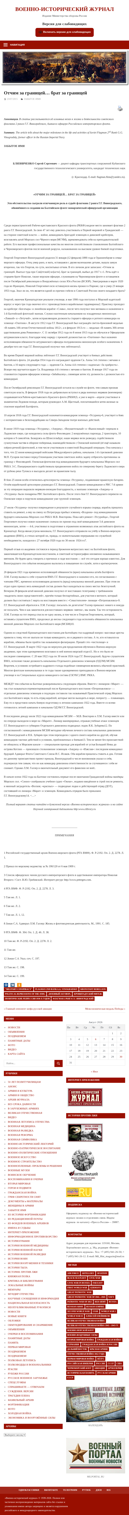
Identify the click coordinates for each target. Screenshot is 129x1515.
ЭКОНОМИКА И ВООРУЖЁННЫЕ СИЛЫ (31, 1417)
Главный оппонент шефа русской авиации (29, 1008)
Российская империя (80, 1363)
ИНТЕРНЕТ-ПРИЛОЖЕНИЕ (23, 1232)
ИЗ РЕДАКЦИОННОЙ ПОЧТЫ (25, 1219)
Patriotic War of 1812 (79, 1302)
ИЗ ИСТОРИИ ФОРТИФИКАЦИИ (27, 1214)
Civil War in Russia (78, 1283)
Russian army (75, 1306)
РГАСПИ (12, 1369)
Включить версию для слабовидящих (66, 31)
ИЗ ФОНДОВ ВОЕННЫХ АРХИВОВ (28, 1223)
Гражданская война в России (99, 1344)
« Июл (94, 1071)
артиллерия (115, 1368)
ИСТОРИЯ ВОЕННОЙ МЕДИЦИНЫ (28, 1245)
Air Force (73, 1273)
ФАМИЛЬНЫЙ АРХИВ (21, 1400)
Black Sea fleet (76, 1278)
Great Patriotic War (79, 1292)
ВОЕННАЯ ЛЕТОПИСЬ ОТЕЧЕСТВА (29, 1122)
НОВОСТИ (14, 1027)
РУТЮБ (86, 1490)
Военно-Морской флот (80, 1330)
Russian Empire (95, 1306)
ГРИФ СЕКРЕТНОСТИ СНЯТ (24, 1197)
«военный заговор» (59, 994)
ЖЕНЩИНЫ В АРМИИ (21, 1205)
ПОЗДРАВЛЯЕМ (17, 1036)
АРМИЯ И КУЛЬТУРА (20, 1091)
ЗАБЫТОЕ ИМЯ (32, 99)
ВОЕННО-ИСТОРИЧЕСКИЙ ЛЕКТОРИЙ (31, 1144)
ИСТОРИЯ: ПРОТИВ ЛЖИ (22, 1272)
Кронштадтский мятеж (88, 994)
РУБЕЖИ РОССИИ (18, 1373)
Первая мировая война (80, 1359)
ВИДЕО (12, 1049)
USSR (95, 1311)
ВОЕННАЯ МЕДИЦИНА (21, 1126)
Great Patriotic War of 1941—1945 (86, 1297)
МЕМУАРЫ (14, 1289)
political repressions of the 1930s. (25, 994)
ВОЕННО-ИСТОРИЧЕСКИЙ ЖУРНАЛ (64, 9)
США (119, 1363)
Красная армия (99, 1349)
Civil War (94, 1278)
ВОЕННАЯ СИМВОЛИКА (22, 1139)
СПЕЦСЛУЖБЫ (17, 1382)
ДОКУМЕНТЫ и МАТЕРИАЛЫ (25, 1201)
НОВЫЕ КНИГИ (17, 1316)
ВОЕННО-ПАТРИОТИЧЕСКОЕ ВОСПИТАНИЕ (34, 1148)
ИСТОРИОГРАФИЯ (19, 1241)
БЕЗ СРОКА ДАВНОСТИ (22, 1104)
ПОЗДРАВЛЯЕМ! (17, 1356)
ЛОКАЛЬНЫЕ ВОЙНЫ (21, 1285)
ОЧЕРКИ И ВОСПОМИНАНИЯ (25, 1334)
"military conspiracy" (18, 989)
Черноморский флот (79, 1368)
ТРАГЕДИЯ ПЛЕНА (19, 1395)
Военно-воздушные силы (82, 1335)
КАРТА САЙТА (16, 1054)
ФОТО (11, 1045)
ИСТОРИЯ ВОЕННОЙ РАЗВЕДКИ (27, 1254)
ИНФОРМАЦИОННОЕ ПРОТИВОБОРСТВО (32, 1236)
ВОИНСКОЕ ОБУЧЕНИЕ (22, 1175)
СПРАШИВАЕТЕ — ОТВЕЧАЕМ (26, 1387)
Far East (98, 1283)
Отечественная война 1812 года (85, 1354)
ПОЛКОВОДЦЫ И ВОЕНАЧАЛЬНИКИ (29, 1364)
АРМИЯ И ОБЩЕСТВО (21, 1095)
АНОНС (12, 1086)
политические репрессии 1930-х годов (27, 998)
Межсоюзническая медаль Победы (104, 1008)
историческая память (80, 1373)
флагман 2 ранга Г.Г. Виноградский (73, 998)
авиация (99, 1368)
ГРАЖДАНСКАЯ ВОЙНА (22, 1192)
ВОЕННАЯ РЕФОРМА (20, 1135)
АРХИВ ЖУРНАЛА (19, 1099)
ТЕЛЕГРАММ (70, 1490)
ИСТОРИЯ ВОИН (18, 1258)
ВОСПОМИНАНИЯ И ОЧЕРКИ (25, 1179)
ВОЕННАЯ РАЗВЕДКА (20, 1130)
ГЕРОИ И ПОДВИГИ (19, 1188)
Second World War (78, 1311)
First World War (77, 1287)
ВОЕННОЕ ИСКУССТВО (22, 1157)
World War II (75, 1316)
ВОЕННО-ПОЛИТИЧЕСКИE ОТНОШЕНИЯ (32, 1152)
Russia (113, 1302)
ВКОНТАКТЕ (51, 1490)
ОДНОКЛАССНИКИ (29, 1490)
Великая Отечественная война (86, 1321)
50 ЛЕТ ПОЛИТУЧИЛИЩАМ (24, 1082)
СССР (111, 1363)
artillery (88, 1273)
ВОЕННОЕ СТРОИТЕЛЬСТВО (25, 1161)
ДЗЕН (99, 1490)
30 (121, 1056)
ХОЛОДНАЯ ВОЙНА (19, 1413)
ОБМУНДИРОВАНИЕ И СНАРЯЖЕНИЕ (30, 1325)
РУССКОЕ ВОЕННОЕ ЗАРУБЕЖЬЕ (28, 1378)
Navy (111, 1297)
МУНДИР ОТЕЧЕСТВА (21, 1294)
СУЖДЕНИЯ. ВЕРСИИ (20, 1391)
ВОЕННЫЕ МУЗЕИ (19, 1170)
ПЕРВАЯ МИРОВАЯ (19, 1347)
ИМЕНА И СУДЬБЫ (19, 1228)
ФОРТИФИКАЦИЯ (18, 1404)
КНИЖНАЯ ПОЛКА (19, 1276)
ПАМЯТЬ (13, 1342)
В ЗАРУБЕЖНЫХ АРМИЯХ (23, 1108)
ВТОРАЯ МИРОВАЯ (19, 1183)
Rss (109, 1490)
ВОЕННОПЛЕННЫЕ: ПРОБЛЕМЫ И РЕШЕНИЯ (35, 1166)
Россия (100, 1363)
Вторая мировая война (80, 1340)
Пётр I (100, 1359)
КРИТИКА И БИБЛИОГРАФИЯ (25, 1281)
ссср (70, 1377)
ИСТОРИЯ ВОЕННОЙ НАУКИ (25, 1250)
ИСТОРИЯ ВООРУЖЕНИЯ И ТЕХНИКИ (30, 1263)
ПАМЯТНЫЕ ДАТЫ (19, 1040)
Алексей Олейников (98, 1316)
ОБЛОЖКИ (14, 1320)
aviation (102, 1273)
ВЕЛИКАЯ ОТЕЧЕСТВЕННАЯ (25, 1113)
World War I (108, 1311)
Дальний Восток (77, 1349)
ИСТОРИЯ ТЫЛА (18, 1267)
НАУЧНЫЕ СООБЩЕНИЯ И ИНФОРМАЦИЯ (33, 1298)
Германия (73, 1344)
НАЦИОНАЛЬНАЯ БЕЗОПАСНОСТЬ (29, 1303)
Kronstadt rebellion (93, 989)
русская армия (106, 1373)
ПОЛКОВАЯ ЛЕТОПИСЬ (22, 1360)
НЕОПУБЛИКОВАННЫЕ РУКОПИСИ (29, 1307)
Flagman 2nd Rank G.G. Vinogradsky (56, 989)
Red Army (100, 1302)
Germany (95, 1287)
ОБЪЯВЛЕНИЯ (16, 1031)
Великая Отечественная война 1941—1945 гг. (93, 1325)
